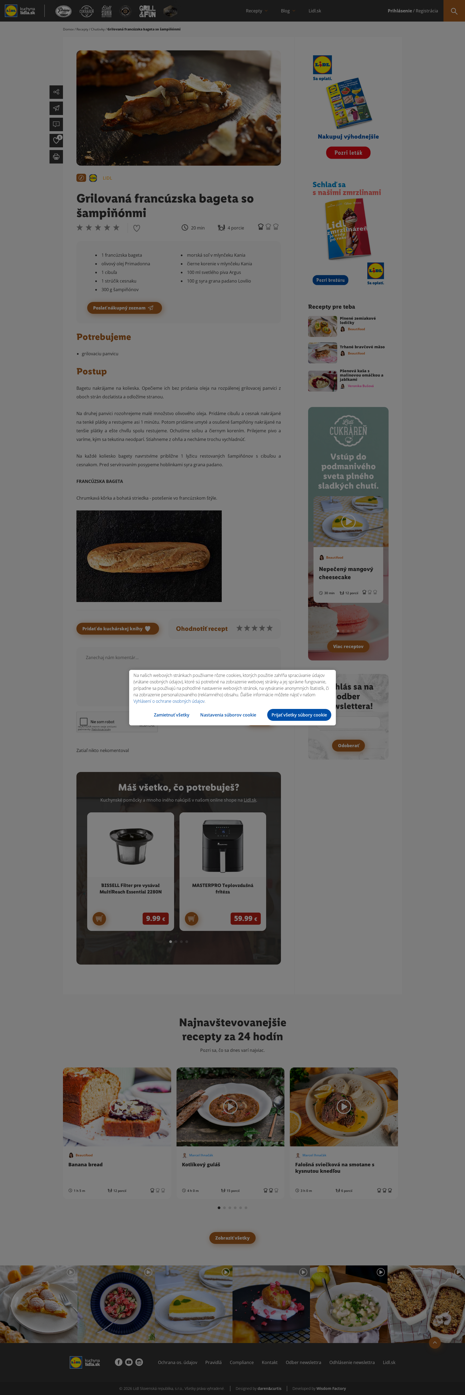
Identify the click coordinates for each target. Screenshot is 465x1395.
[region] (232, 697)
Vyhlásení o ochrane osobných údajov (169, 701)
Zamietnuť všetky (171, 715)
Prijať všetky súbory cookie (299, 715)
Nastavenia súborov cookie (228, 715)
